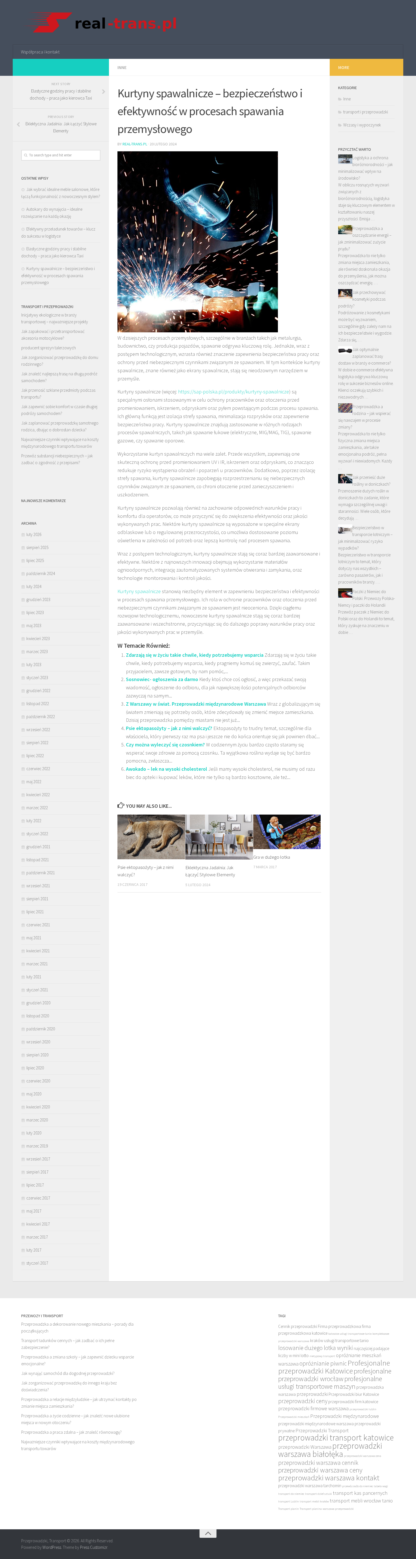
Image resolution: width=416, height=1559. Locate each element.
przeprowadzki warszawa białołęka (330, 1449)
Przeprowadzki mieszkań (293, 1417)
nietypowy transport (322, 1356)
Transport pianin (288, 1509)
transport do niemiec (291, 1494)
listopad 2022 (37, 703)
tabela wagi (381, 1486)
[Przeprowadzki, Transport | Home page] (99, 22)
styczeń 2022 (37, 833)
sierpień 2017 (37, 1172)
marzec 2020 (37, 1120)
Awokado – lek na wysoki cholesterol (166, 769)
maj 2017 (33, 1211)
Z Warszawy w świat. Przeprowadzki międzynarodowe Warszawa (196, 704)
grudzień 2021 (38, 846)
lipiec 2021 (35, 911)
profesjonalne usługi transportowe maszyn (330, 1382)
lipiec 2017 (35, 1185)
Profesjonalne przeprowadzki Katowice (334, 1366)
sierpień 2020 (37, 1055)
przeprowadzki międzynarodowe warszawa (316, 1423)
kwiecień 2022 (38, 794)
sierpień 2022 (37, 742)
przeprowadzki (312, 1394)
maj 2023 (33, 625)
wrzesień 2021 (38, 885)
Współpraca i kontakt (40, 52)
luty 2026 (33, 534)
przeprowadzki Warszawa (304, 1447)
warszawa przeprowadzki (338, 1509)
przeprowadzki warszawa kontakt (328, 1477)
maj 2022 (33, 781)
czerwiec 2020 (38, 1081)
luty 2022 (33, 820)
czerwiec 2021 (38, 924)
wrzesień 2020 (38, 1042)
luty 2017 (33, 1250)
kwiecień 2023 (38, 638)
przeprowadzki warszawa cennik (318, 1463)
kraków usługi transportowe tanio (339, 1340)
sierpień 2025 (37, 547)
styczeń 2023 (37, 677)
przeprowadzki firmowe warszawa (313, 1408)
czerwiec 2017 (38, 1198)
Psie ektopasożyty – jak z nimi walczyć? (169, 728)
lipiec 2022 (35, 755)
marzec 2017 (37, 1237)
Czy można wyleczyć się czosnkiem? (165, 744)
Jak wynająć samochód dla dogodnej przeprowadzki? (68, 1373)
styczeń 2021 (37, 989)
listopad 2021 (37, 859)
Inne (121, 67)
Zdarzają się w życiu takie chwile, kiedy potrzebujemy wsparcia (194, 655)
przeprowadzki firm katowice (353, 1401)
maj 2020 (33, 1094)
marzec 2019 (37, 1146)
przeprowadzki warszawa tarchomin (309, 1485)
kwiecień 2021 (38, 950)
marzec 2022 (37, 807)
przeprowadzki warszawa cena (362, 1456)
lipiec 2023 (35, 612)
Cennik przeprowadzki (297, 1326)
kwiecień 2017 (38, 1224)
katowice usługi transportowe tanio (350, 1334)
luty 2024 (33, 586)
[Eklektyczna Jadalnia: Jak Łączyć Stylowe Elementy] (219, 837)
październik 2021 (40, 872)
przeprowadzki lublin (362, 1409)
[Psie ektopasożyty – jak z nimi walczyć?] (151, 837)
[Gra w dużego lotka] (287, 832)
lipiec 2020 (35, 1068)
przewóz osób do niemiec (357, 1486)
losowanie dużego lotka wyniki (315, 1348)
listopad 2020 (37, 1015)
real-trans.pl (135, 144)
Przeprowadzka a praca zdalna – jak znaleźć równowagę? (71, 1432)
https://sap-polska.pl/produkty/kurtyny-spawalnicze (233, 391)
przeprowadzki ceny (302, 1401)
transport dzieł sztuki (318, 1494)
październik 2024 (40, 573)
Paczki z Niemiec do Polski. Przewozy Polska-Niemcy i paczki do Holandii (366, 598)
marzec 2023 (37, 651)
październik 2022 (40, 716)
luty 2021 (33, 976)
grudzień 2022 (38, 690)
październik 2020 (40, 1029)
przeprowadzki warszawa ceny (320, 1470)
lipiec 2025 (35, 560)
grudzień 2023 (38, 599)
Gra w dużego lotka (271, 857)
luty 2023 (33, 664)
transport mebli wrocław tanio (361, 1500)
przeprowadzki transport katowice (336, 1437)
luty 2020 (33, 1133)
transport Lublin (288, 1501)
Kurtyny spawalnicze (139, 591)
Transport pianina (311, 1509)
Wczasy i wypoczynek (362, 125)
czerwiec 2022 (38, 768)
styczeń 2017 (37, 1263)
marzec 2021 (37, 963)
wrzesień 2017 (38, 1159)
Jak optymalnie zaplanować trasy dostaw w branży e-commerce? (364, 356)
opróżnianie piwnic (323, 1363)
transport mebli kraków (314, 1501)
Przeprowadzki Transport (322, 1430)
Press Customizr (93, 1547)
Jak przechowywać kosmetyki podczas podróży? (362, 299)
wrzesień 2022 (38, 729)
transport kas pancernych (360, 1493)
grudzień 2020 (38, 1002)
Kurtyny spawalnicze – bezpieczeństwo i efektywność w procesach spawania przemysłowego (58, 275)
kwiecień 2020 (38, 1107)
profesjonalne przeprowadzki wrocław (334, 1375)
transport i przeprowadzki (365, 112)
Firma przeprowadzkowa (339, 1326)
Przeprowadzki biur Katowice (354, 1394)
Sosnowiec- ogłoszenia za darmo (162, 679)
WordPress (51, 1547)
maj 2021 (33, 937)
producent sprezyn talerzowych (48, 347)
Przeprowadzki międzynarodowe (344, 1416)
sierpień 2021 (37, 898)
